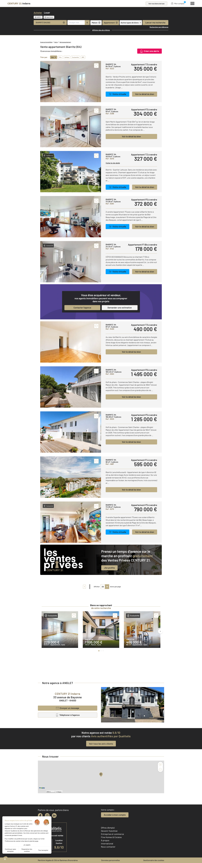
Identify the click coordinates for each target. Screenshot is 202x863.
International (107, 843)
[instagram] (47, 815)
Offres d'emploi (108, 827)
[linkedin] (54, 815)
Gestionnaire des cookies (153, 860)
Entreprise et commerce (112, 834)
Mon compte (179, 3)
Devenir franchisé (109, 831)
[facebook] (40, 815)
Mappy (59, 792)
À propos (105, 840)
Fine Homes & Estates (111, 837)
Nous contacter (108, 846)
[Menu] (192, 3)
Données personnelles (110, 860)
